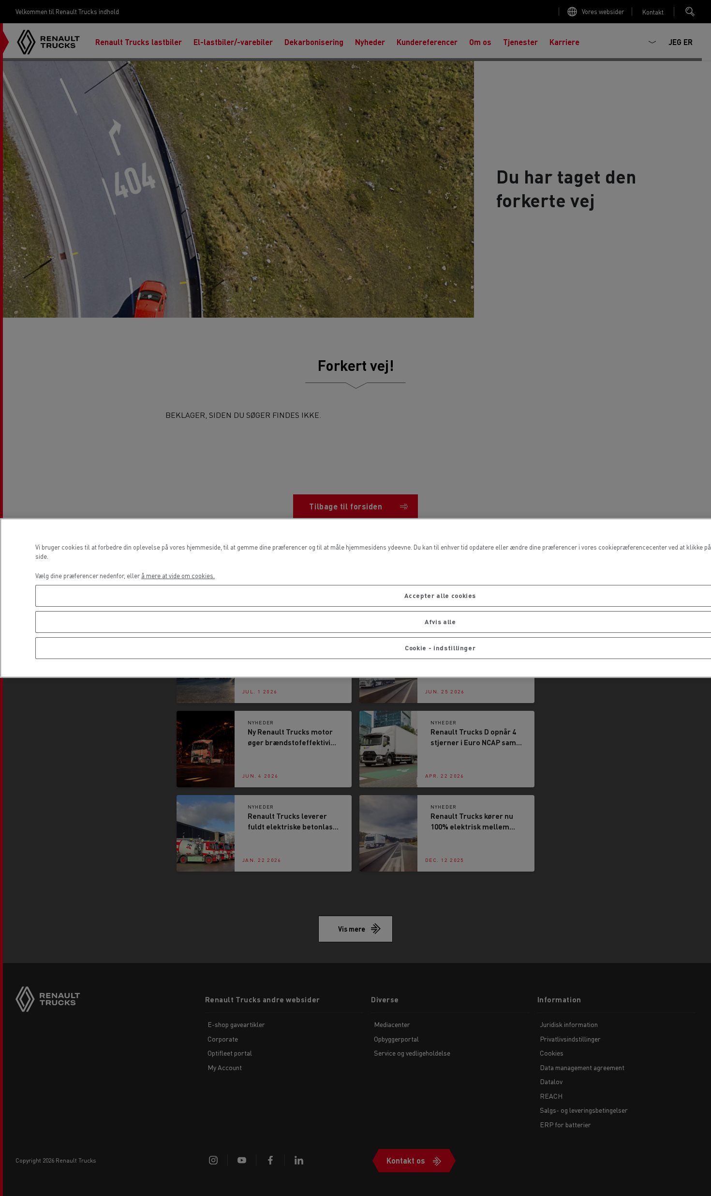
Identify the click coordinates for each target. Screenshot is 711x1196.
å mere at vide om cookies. (178, 575)
